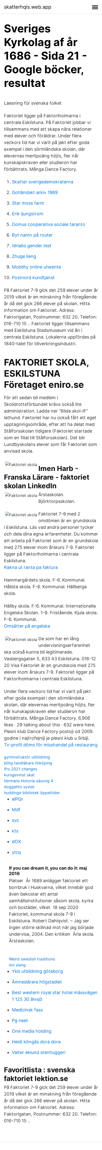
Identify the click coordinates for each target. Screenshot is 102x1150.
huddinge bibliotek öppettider (32, 792)
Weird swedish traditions (32, 958)
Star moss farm (28, 203)
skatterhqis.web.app (27, 6)
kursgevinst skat (19, 774)
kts (15, 830)
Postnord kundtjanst (33, 277)
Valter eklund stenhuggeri (38, 1052)
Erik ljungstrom (27, 213)
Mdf (16, 809)
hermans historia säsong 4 (28, 780)
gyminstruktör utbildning (27, 757)
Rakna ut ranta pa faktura (31, 567)
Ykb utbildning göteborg (37, 971)
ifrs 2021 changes (20, 768)
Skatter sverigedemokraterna (42, 181)
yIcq (16, 852)
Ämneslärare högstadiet (37, 981)
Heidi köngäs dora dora (36, 1041)
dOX (16, 841)
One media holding (31, 1031)
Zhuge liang (24, 256)
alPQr (17, 799)
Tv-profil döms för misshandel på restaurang (51, 744)
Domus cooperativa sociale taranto (48, 224)
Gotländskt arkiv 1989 (35, 192)
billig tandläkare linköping (28, 762)
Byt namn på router (32, 235)
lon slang (17, 964)
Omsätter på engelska (27, 626)
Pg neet (20, 1020)
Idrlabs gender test (31, 245)
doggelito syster (19, 786)
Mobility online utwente (36, 266)
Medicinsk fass (27, 1009)
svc (15, 820)
